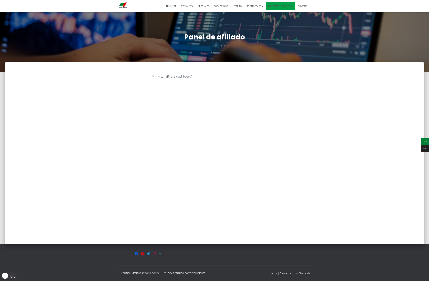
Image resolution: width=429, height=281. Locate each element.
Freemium (171, 6)
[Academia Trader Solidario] (123, 6)
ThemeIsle (304, 273)
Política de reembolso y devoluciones (184, 273)
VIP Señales (203, 6)
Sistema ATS (187, 6)
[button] (262, 6)
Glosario (303, 6)
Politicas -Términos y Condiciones (140, 273)
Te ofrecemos (254, 6)
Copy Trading (221, 6)
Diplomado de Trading (280, 6)
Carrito (237, 6)
